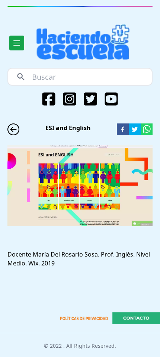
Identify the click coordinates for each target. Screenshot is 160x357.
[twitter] (135, 129)
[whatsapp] (147, 129)
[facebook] (123, 129)
